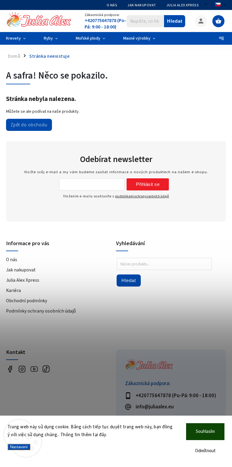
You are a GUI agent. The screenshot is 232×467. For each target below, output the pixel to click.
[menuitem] (20, 38)
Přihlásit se (148, 184)
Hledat (174, 21)
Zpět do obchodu (29, 125)
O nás (112, 5)
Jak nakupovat (141, 5)
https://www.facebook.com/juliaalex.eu (10, 369)
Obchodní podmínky (26, 300)
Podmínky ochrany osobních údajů (41, 311)
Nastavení (19, 447)
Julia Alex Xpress (182, 5)
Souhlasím (205, 431)
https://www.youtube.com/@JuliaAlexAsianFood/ (34, 369)
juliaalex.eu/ (22, 369)
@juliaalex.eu (46, 369)
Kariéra (13, 290)
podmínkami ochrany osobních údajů (142, 196)
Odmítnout (205, 451)
